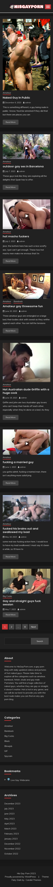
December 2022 (12, 843)
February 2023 (11, 833)
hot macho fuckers (16, 236)
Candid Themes (33, 880)
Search (40, 641)
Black (7, 741)
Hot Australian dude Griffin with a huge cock (26, 391)
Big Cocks (7, 596)
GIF (6, 751)
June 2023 (9, 813)
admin (28, 102)
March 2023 (10, 828)
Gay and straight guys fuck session (22, 602)
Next (33, 626)
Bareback (18, 301)
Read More (10, 122)
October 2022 (11, 853)
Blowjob (8, 746)
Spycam (8, 756)
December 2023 (12, 803)
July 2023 (9, 808)
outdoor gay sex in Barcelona (23, 166)
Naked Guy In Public (16, 98)
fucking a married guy (18, 462)
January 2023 (11, 838)
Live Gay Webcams (20, 780)
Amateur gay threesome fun (23, 306)
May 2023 (9, 818)
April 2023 (9, 823)
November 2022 (12, 848)
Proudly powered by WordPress (20, 876)
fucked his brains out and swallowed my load (20, 530)
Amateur (7, 93)
